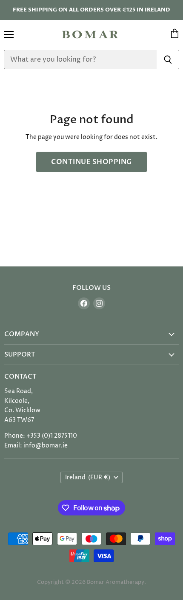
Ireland (88, 477)
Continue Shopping (91, 162)
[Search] (168, 59)
